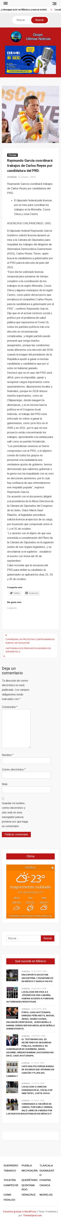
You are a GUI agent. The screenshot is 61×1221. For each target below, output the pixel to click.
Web (4, 784)
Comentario (10, 707)
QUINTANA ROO (28, 1187)
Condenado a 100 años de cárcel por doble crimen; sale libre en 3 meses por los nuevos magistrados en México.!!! (29, 1108)
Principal (12, 155)
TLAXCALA (46, 1165)
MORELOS (46, 1194)
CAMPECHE (11, 1185)
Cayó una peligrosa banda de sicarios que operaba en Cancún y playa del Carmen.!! (30, 1071)
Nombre (7, 755)
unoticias (12, 177)
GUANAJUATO (46, 1172)
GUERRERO (11, 1165)
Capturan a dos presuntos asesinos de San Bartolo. (28, 650)
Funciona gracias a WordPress (19, 1211)
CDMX (7, 1194)
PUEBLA (27, 1165)
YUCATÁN (10, 1180)
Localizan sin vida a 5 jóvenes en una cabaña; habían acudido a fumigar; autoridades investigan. (30, 996)
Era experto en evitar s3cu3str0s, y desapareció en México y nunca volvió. (37, 978)
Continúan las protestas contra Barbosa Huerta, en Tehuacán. (29, 641)
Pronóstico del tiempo (30, 915)
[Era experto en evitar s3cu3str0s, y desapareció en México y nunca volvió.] (12, 975)
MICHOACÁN (29, 1170)
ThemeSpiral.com (32, 1215)
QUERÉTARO (30, 1180)
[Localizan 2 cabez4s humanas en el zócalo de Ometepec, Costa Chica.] (12, 1087)
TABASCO (10, 1170)
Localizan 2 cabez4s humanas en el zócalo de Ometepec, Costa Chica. (37, 1090)
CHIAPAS (45, 1180)
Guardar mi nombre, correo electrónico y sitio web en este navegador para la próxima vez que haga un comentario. (15, 815)
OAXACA (44, 1185)
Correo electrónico (14, 769)
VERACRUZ (29, 1194)
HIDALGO (9, 1199)
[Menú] (5, 3)
